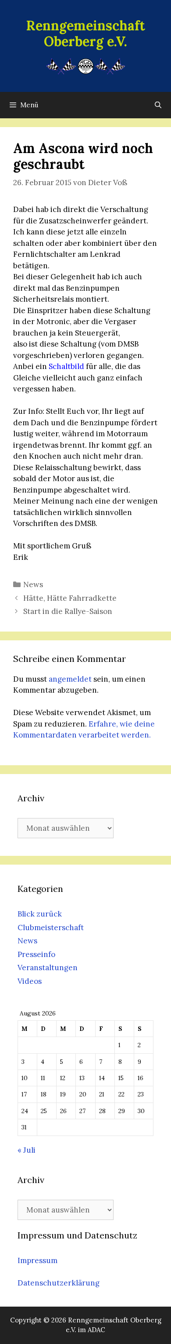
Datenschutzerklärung (59, 1283)
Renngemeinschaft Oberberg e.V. (85, 33)
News (33, 584)
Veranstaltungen (48, 967)
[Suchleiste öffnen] (158, 105)
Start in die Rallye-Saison (67, 611)
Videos (30, 981)
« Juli (27, 1150)
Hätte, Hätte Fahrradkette (70, 598)
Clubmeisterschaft (51, 927)
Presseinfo (36, 954)
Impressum (37, 1260)
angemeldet (70, 679)
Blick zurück (40, 914)
